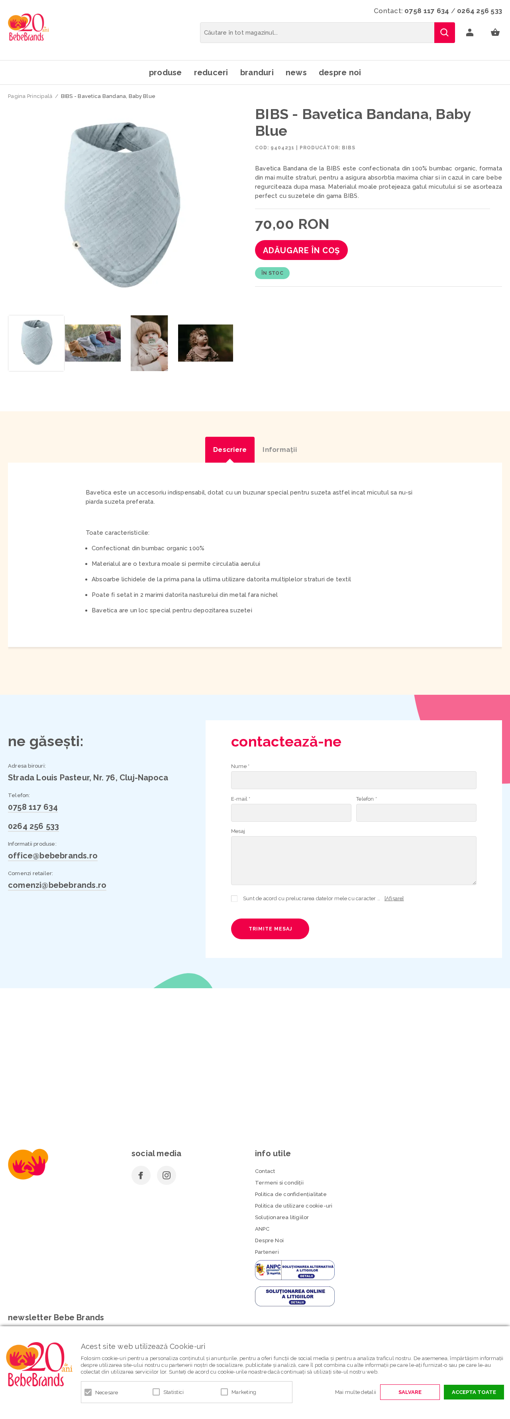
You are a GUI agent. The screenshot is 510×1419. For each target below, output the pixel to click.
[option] (120, 208)
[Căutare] (444, 32)
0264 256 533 (479, 11)
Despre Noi (269, 1240)
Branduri (257, 72)
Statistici (173, 1392)
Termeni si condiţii (279, 1183)
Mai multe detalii (355, 1392)
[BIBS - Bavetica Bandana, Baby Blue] (36, 343)
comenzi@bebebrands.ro (57, 885)
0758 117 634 (426, 11)
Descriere (230, 449)
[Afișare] (394, 898)
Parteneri (267, 1252)
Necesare (106, 1393)
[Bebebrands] (28, 27)
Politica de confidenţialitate (291, 1194)
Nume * (240, 766)
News (296, 72)
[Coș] (495, 32)
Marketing (243, 1392)
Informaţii (280, 449)
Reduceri (211, 72)
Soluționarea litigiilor (282, 1217)
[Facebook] (141, 1175)
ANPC (262, 1229)
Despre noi (340, 72)
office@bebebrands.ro (53, 855)
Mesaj (238, 831)
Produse (165, 72)
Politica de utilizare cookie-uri (293, 1206)
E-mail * (241, 799)
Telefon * (366, 799)
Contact (265, 1171)
